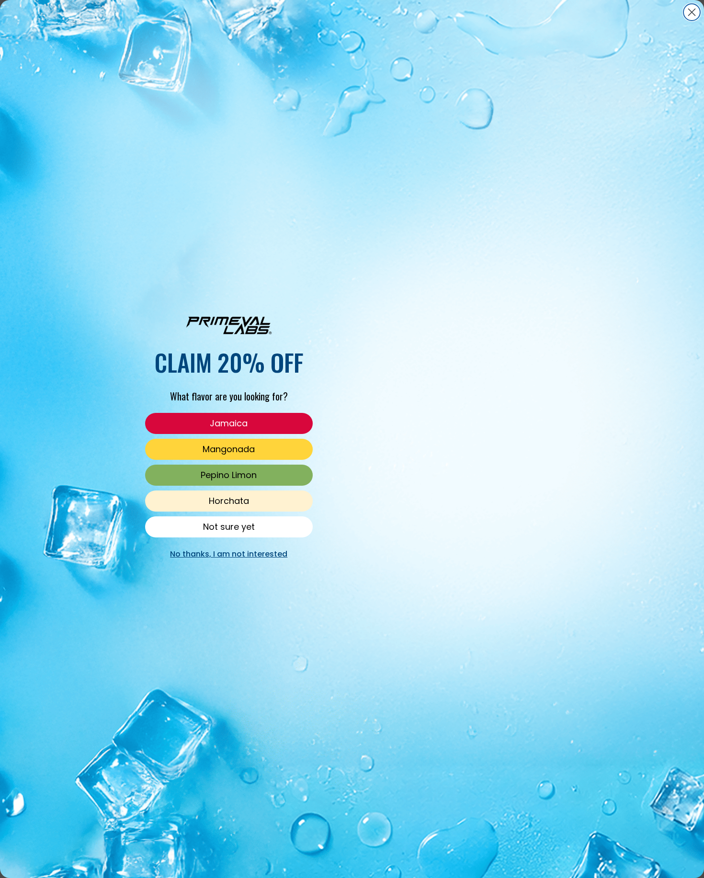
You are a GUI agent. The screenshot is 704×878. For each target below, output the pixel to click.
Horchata (229, 501)
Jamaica (229, 423)
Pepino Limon (229, 475)
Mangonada (229, 449)
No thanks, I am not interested (228, 553)
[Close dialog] (691, 12)
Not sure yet (229, 527)
